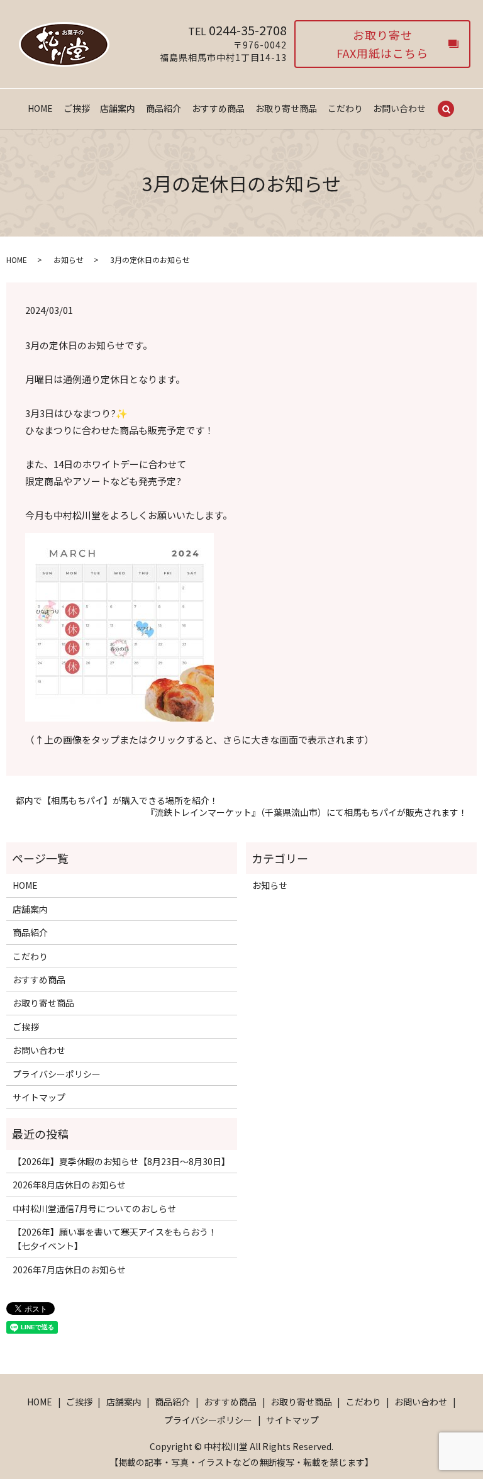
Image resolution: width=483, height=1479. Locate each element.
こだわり (345, 108)
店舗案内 (117, 108)
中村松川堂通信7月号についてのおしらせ (94, 1208)
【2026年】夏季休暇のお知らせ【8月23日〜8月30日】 (121, 1161)
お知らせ (68, 259)
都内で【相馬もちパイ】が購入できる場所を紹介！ (117, 800)
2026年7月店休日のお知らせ (69, 1269)
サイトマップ (39, 1097)
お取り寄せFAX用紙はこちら (382, 43)
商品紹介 (163, 108)
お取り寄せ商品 (286, 108)
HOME (40, 108)
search (445, 109)
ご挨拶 (77, 108)
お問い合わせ (399, 108)
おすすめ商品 (218, 108)
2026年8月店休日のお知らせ (69, 1184)
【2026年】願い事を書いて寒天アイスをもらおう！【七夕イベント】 (115, 1238)
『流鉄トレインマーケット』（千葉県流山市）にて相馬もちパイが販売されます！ (306, 812)
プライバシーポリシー (57, 1074)
